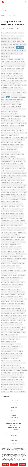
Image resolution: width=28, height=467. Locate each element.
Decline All (5, 464)
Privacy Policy (4, 6)
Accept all (22, 464)
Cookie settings (14, 464)
